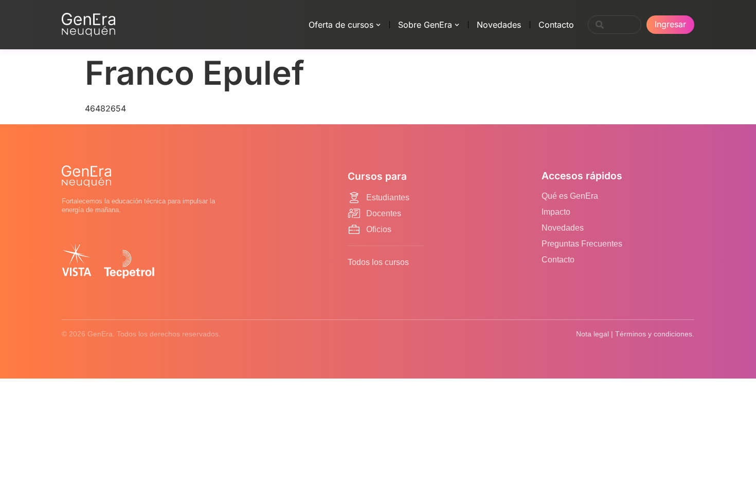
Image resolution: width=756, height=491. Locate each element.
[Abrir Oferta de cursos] (378, 24)
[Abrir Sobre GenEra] (457, 24)
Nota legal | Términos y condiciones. (635, 334)
